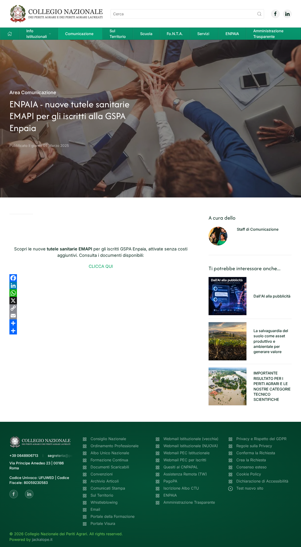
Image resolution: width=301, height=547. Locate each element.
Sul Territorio (118, 33)
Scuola (146, 33)
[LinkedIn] (100, 285)
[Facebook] (100, 278)
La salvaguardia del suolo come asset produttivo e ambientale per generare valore (270, 341)
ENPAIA (232, 33)
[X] (100, 300)
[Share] (100, 323)
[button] (9, 34)
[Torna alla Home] (56, 14)
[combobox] (187, 14)
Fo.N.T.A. (175, 33)
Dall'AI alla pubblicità (271, 296)
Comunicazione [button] (79, 33)
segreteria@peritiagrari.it (69, 455)
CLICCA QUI (101, 266)
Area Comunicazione (32, 92)
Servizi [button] (203, 33)
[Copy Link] (100, 308)
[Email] (100, 315)
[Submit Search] (259, 14)
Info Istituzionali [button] (36, 33)
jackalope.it (42, 539)
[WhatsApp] (100, 293)
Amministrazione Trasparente (268, 33)
